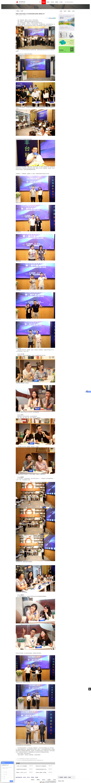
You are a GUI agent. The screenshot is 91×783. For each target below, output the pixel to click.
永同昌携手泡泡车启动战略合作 (21, 769)
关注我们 (69, 777)
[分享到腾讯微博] (52, 18)
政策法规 (32, 777)
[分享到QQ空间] (50, 18)
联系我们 (65, 777)
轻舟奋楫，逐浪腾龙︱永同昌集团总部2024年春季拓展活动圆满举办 (47, 772)
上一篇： (26, 758)
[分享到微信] (55, 18)
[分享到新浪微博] (51, 18)
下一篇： (29, 760)
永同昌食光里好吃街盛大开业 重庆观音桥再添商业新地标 (45, 769)
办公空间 (24, 777)
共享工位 (28, 777)
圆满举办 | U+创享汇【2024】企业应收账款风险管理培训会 (26, 772)
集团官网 (61, 777)
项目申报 (36, 777)
